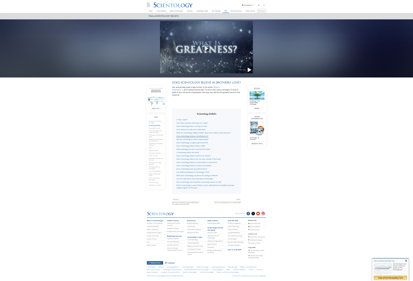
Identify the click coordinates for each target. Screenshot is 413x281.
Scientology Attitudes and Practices (156, 159)
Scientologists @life (213, 223)
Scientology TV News (194, 249)
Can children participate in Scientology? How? (193, 172)
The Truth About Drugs (235, 236)
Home (150, 11)
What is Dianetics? (152, 229)
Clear (150, 148)
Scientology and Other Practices (155, 163)
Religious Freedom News (195, 246)
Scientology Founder (154, 128)
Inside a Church (153, 156)
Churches (190, 11)
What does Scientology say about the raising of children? (197, 175)
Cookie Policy (245, 276)
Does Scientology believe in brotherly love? (192, 136)
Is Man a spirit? (182, 119)
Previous (176, 199)
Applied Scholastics (152, 272)
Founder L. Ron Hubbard (155, 223)
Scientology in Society (155, 185)
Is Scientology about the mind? (187, 152)
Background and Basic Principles (155, 122)
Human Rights (232, 239)
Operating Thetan (153, 150)
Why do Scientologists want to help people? (192, 139)
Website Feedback (256, 240)
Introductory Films (193, 233)
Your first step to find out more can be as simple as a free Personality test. (399, 267)
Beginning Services (174, 236)
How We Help (216, 11)
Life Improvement (172, 245)
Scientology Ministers (154, 153)
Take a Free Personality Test (390, 278)
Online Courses (250, 11)
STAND (228, 269)
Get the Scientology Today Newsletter (255, 257)
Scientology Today (202, 11)
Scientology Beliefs (154, 125)
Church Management (155, 171)
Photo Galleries (255, 227)
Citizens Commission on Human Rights (228, 272)
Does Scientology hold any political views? (191, 169)
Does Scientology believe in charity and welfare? (194, 165)
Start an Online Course (153, 269)
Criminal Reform (233, 229)
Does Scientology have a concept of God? (191, 126)
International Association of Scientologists (196, 269)
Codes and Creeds (153, 236)
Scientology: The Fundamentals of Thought (255, 102)
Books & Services (236, 11)
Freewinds (210, 247)
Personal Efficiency (173, 242)
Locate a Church (255, 243)
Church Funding (153, 182)
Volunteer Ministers (234, 245)
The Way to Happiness (239, 269)
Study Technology (233, 226)
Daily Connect (212, 221)
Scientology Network (173, 267)
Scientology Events (193, 243)
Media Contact (254, 230)
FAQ (225, 11)
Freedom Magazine (217, 269)
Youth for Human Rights (207, 272)
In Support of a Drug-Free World (170, 272)
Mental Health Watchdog (235, 242)
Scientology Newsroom (218, 267)
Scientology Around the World (215, 229)
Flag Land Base (212, 244)
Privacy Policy (236, 276)
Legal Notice (262, 276)
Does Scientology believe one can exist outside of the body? (198, 159)
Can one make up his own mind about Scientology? (194, 179)
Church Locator (212, 233)
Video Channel (151, 245)
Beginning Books (192, 223)
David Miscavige (232, 267)
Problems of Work (173, 228)
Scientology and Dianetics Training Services (156, 140)
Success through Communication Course (174, 249)
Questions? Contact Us (257, 237)
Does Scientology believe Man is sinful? (190, 146)
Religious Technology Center (154, 174)
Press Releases (255, 223)
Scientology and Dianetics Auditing (156, 144)
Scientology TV (248, 5)
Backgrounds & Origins (154, 233)
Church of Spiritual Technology (154, 179)
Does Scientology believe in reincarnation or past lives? (196, 162)
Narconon (260, 269)
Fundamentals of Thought (175, 231)
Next (238, 199)
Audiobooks (191, 226)
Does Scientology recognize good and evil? (192, 143)
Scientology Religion (188, 267)
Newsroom (261, 11)
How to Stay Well (234, 250)
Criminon (251, 269)
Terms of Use (254, 276)
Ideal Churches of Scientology (213, 237)
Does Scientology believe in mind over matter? (193, 156)
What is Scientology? (176, 11)
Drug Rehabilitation (234, 233)
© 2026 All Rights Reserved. (165, 276)
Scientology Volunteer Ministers (172, 269)
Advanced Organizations (215, 241)
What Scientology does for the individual (155, 131)
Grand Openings (192, 240)
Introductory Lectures (194, 229)
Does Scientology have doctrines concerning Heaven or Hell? (198, 182)
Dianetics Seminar (173, 239)
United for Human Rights (190, 272)
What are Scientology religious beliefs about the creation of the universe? (203, 133)
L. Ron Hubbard (161, 11)
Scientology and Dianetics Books (156, 136)
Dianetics (161, 267)
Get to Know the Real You (384, 261)
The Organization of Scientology (154, 168)
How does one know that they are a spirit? (192, 123)
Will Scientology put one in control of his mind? (193, 149)
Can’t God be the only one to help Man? (190, 129)
